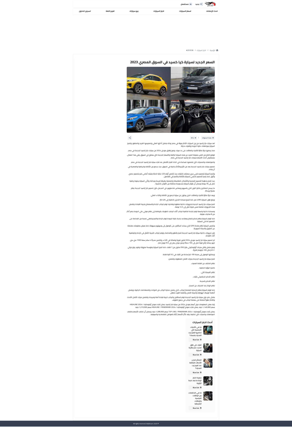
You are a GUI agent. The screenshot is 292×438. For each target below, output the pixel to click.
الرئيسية (214, 50)
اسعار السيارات (185, 11)
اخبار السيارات (158, 11)
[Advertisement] (150, 31)
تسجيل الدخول (85, 11)
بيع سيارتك (133, 11)
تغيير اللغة (110, 11)
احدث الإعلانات (212, 11)
